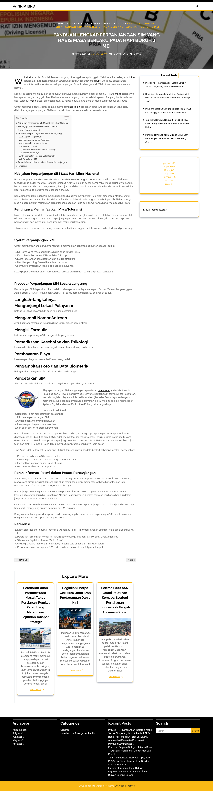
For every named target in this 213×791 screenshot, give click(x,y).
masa (118, 93)
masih (33, 100)
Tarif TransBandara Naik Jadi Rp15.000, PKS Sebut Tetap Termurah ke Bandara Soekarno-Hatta (167, 124)
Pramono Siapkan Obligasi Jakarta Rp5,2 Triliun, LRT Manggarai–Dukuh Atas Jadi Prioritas (130, 751)
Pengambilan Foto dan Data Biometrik (39, 156)
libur (133, 77)
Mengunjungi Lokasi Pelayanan (36, 140)
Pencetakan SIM (30, 159)
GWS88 (169, 184)
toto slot (169, 180)
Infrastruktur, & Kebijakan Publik (96, 23)
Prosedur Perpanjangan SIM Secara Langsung (40, 133)
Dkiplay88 (169, 173)
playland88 (169, 163)
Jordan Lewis (99, 54)
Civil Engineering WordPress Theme (107, 785)
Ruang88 (169, 170)
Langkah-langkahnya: (32, 137)
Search (195, 731)
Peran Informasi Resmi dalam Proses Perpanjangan (42, 162)
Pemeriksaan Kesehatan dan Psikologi (39, 149)
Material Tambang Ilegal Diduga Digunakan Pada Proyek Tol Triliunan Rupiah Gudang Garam (166, 139)
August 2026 (20, 729)
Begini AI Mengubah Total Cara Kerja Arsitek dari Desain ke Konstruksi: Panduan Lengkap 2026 (167, 98)
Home (62, 23)
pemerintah (104, 390)
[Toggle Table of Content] (65, 118)
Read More (35, 689)
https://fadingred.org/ (154, 209)
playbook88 (169, 166)
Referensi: (22, 166)
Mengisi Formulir (29, 146)
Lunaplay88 (169, 177)
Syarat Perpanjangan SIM (30, 130)
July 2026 (18, 733)
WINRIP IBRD (24, 6)
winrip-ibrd (29, 77)
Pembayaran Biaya (31, 153)
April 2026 (18, 743)
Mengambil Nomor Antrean (34, 143)
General (64, 729)
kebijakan (74, 106)
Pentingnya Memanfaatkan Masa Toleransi (38, 126)
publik (98, 80)
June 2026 (18, 736)
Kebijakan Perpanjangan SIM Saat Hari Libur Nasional (43, 123)
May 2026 (18, 740)
